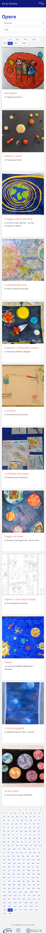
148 (19, 867)
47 (30, 824)
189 (24, 885)
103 (40, 845)
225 (9, 903)
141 (24, 863)
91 (26, 842)
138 (9, 863)
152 (37, 867)
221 (29, 899)
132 (18, 860)
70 (13, 835)
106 (14, 849)
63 (21, 831)
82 (26, 838)
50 (10, 40)
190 (29, 885)
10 (33, 810)
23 (4, 817)
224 (4, 903)
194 (9, 888)
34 (13, 820)
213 (29, 896)
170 (9, 878)
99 (21, 845)
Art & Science (9, 3)
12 (40, 810)
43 (12, 824)
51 (8, 828)
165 (23, 874)
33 (8, 820)
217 (9, 899)
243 (31, 910)
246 (24, 43)
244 (36, 910)
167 (33, 874)
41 (4, 824)
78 (8, 838)
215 (39, 896)
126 (28, 856)
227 (20, 903)
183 (33, 881)
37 (26, 820)
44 (17, 824)
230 (36, 903)
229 (31, 903)
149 (23, 867)
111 (38, 849)
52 (12, 828)
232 (9, 906)
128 (37, 856)
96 (8, 845)
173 (23, 878)
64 (26, 831)
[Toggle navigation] (41, 3)
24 (8, 817)
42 (8, 824)
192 (38, 885)
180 (19, 881)
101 (31, 845)
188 (19, 885)
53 (17, 828)
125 (23, 856)
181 (24, 881)
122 (8, 856)
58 (38, 828)
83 (30, 838)
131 (14, 860)
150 (25, 40)
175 (33, 878)
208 (4, 896)
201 (4, 892)
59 (4, 831)
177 (4, 881)
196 (19, 888)
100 (17, 40)
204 (20, 892)
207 (36, 892)
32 (4, 820)
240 (15, 43)
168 (38, 874)
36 (22, 820)
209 (10, 896)
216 (4, 899)
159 (33, 870)
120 (39, 853)
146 (9, 867)
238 (4, 43)
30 (34, 817)
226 (15, 903)
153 (4, 870)
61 (12, 831)
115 (17, 853)
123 (13, 856)
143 (33, 863)
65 (30, 831)
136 (38, 860)
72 (21, 835)
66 (35, 831)
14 (7, 813)
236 (31, 906)
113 (8, 853)
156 (19, 870)
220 (24, 899)
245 (4, 913)
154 (9, 870)
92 (30, 842)
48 (34, 824)
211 (20, 896)
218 (14, 899)
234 (20, 906)
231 (4, 906)
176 (37, 878)
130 (9, 860)
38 (31, 820)
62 (17, 831)
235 (25, 906)
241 (20, 910)
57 (34, 828)
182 (28, 881)
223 (39, 899)
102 (35, 845)
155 (14, 870)
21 (35, 813)
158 (28, 870)
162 (8, 874)
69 (9, 835)
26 (17, 817)
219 (19, 899)
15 (11, 813)
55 (25, 828)
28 (26, 817)
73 (26, 835)
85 (39, 838)
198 (28, 888)
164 (18, 874)
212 (24, 896)
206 (31, 892)
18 (23, 813)
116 (21, 853)
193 (4, 888)
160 (38, 870)
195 (14, 888)
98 (17, 845)
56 (30, 828)
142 (28, 863)
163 (13, 874)
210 (15, 896)
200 (33, 40)
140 (19, 863)
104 (4, 849)
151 (33, 867)
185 (4, 885)
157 (23, 870)
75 (34, 835)
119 (34, 853)
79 (13, 838)
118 (30, 853)
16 (15, 813)
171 (14, 878)
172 (18, 878)
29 (30, 817)
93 (34, 842)
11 (36, 810)
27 (21, 817)
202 (9, 892)
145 (4, 867)
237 (36, 906)
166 (28, 874)
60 (8, 831)
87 (9, 842)
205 (25, 892)
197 (23, 888)
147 (14, 867)
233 (15, 906)
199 (33, 888)
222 (34, 899)
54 (21, 828)
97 (13, 845)
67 (39, 831)
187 (14, 885)
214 (34, 896)
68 (4, 835)
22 (39, 813)
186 (9, 885)
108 (24, 849)
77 (4, 838)
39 (35, 820)
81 (21, 838)
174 (28, 878)
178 (9, 881)
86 (4, 842)
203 (15, 892)
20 (31, 813)
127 (33, 856)
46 (25, 824)
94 (39, 842)
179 (14, 881)
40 (40, 820)
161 (4, 874)
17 (19, 813)
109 (29, 849)
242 (25, 910)
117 (26, 853)
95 (4, 845)
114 (13, 853)
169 (4, 878)
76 (39, 835)
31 (39, 817)
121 (4, 856)
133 (23, 860)
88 (13, 842)
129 (4, 860)
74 (30, 835)
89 (18, 842)
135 (33, 860)
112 (4, 853)
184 (38, 881)
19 (27, 813)
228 (25, 903)
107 (19, 849)
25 (13, 817)
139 (14, 863)
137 (4, 863)
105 (9, 849)
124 (18, 856)
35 (17, 820)
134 (28, 860)
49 (38, 824)
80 (17, 838)
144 (38, 863)
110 (34, 849)
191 (34, 885)
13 (4, 813)
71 (17, 835)
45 (21, 824)
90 (22, 842)
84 (34, 838)
